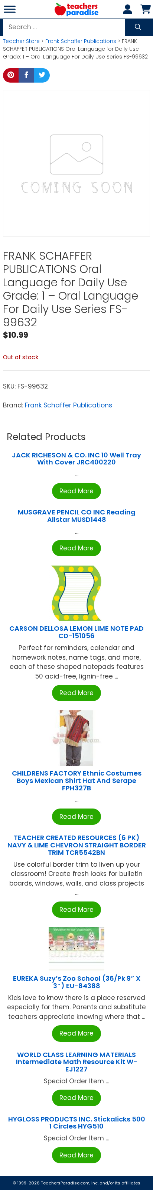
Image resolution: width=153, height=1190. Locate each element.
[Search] (138, 27)
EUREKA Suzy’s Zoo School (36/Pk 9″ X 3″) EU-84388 (76, 982)
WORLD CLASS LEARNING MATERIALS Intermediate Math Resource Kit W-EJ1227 (76, 1062)
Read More (76, 491)
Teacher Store (21, 41)
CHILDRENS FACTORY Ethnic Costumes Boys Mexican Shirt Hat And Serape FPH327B (76, 781)
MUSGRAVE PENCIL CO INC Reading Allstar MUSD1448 (77, 515)
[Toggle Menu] (10, 9)
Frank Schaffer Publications (80, 41)
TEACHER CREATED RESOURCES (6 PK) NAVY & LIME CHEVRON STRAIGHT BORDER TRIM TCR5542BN (76, 845)
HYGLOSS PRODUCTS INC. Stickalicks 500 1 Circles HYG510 (76, 1122)
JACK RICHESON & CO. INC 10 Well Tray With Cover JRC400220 (76, 458)
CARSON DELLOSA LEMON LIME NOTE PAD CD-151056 (76, 632)
